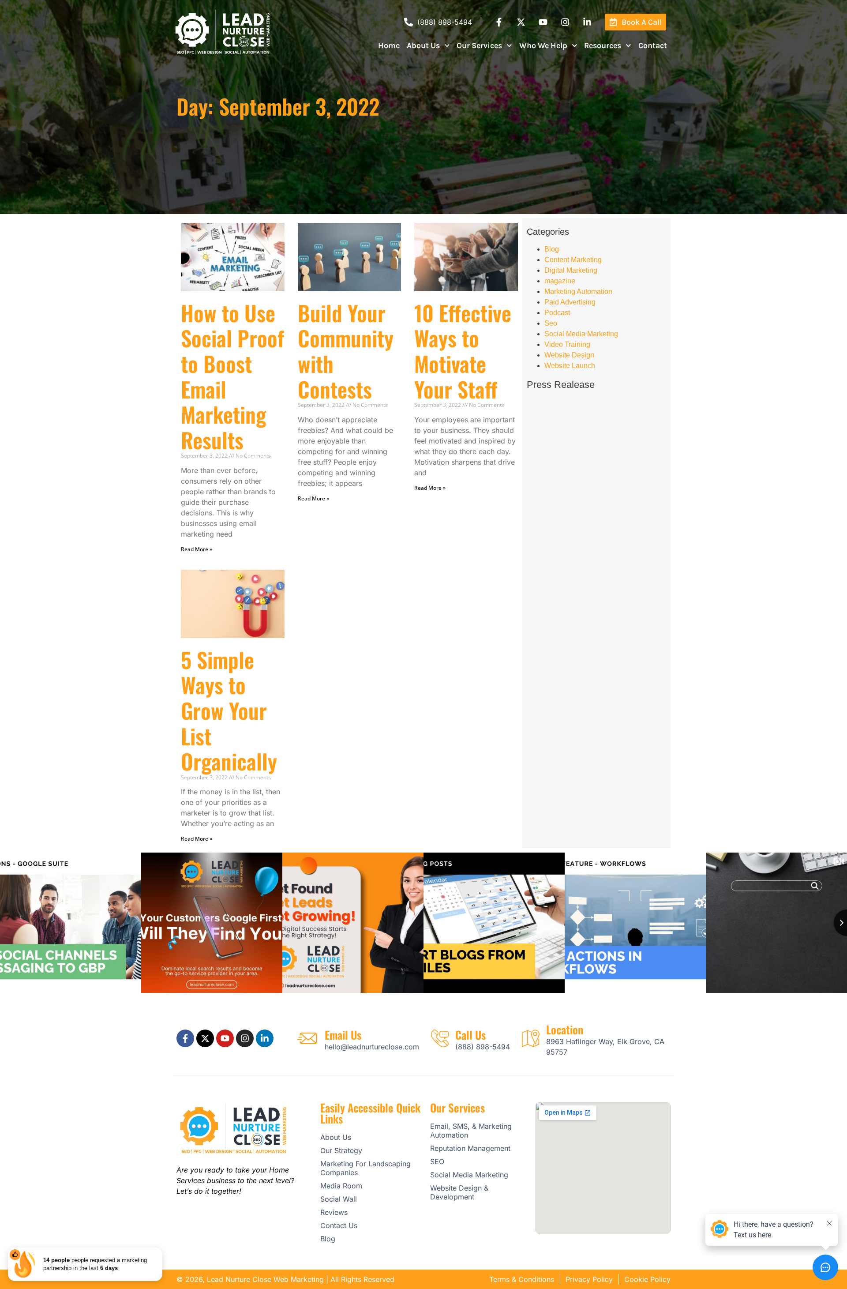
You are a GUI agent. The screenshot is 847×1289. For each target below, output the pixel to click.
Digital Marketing (570, 270)
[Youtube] (543, 22)
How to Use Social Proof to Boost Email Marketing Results (232, 376)
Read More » (196, 549)
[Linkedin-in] (587, 22)
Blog (551, 249)
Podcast (557, 312)
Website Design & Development (459, 1192)
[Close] (160, 1249)
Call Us (470, 1034)
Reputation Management (470, 1148)
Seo (550, 323)
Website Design (569, 355)
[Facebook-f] (499, 22)
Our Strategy (341, 1150)
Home (389, 45)
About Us (423, 45)
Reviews (334, 1212)
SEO (437, 1161)
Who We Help (543, 45)
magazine (559, 281)
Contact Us (338, 1225)
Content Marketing (573, 259)
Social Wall (338, 1199)
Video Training (567, 344)
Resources (602, 45)
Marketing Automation (578, 291)
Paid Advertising (570, 302)
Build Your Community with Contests (346, 351)
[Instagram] (565, 22)
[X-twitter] (521, 22)
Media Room (341, 1185)
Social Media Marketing (581, 334)
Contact (652, 45)
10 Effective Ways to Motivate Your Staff (462, 351)
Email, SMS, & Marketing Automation (471, 1130)
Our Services (479, 45)
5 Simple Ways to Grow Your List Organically (229, 710)
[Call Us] (440, 1038)
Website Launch (569, 365)
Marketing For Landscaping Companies (365, 1168)
